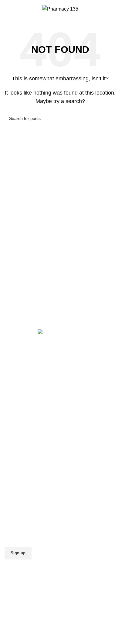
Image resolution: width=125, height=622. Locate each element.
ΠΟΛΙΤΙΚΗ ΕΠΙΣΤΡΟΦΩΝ (33, 404)
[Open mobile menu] (113, 9)
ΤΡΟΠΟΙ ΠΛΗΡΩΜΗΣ (28, 385)
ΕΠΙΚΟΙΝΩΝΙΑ (20, 462)
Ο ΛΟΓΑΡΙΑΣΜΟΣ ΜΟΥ (30, 472)
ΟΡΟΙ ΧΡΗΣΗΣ (21, 424)
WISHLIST (16, 481)
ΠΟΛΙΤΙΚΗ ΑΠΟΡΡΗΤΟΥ (32, 414)
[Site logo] (60, 8)
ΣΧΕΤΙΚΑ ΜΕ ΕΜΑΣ (26, 452)
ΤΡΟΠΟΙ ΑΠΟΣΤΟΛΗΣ (29, 395)
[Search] (7, 9)
